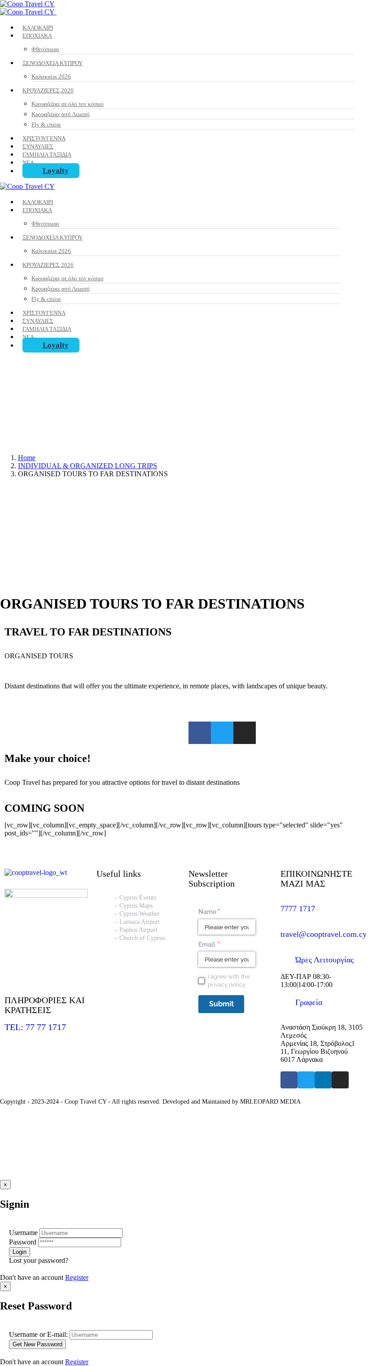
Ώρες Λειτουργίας (324, 959)
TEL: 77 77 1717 (35, 1027)
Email (221, 944)
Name (221, 911)
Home (26, 457)
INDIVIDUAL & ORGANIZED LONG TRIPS (87, 466)
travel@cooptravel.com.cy (323, 934)
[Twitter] (222, 733)
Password (22, 1242)
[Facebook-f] (199, 733)
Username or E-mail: (38, 1334)
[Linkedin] (323, 1079)
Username (23, 1232)
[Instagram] (244, 733)
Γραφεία (308, 1002)
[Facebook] (289, 1079)
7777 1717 (297, 908)
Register (76, 1277)
